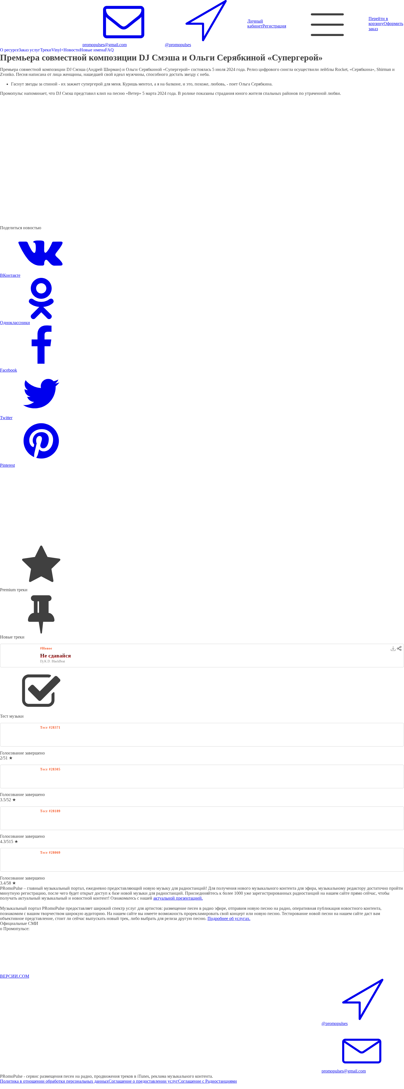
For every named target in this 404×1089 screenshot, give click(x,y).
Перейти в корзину (378, 21)
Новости (71, 50)
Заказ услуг (29, 50)
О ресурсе (9, 50)
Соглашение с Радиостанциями (207, 1081)
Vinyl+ (57, 50)
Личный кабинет (255, 23)
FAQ (109, 50)
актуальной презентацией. (178, 898)
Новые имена (92, 50)
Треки (45, 50)
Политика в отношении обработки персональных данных (54, 1081)
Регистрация (274, 26)
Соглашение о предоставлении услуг (143, 1081)
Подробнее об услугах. (228, 918)
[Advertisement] (165, 506)
